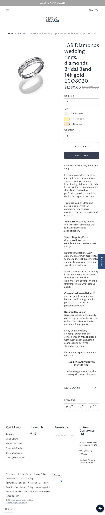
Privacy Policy (39, 474)
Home (10, 33)
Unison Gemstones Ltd (22, 500)
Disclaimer (11, 474)
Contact (10, 434)
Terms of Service (13, 491)
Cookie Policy (12, 478)
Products (22, 33)
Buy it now (81, 156)
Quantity (69, 129)
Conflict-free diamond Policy (19, 487)
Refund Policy (24, 474)
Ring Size (69, 95)
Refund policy (12, 496)
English (57, 475)
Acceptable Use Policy (38, 483)
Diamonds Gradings (15, 448)
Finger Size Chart (14, 443)
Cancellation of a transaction (37, 491)
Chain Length (12, 439)
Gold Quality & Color (15, 457)
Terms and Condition (16, 483)
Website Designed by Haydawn (16, 503)
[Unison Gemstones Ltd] (52, 19)
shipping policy (43, 487)
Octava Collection (14, 453)
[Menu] (8, 10)
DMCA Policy (27, 478)
